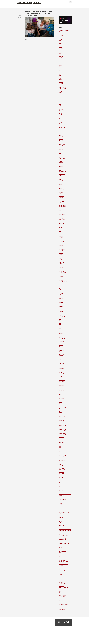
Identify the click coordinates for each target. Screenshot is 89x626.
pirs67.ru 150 (61, 464)
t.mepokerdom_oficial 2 (62, 560)
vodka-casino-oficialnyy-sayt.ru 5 (63, 587)
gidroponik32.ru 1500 (62, 333)
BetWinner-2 (61, 197)
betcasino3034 (61, 192)
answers (60, 153)
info (59, 351)
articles (60, 157)
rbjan (59, 505)
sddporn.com (61, 518)
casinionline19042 (61, 241)
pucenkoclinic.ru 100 (62, 496)
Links (48, 6)
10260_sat (60, 44)
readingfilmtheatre (61, 507)
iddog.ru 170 (60, 346)
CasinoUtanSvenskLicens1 (63, 281)
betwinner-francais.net (62, 205)
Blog (26, 6)
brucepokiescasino (61, 229)
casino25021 (61, 255)
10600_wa (60, 57)
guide (59, 337)
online (60, 413)
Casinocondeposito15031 (62, 264)
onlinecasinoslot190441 (62, 435)
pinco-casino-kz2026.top (62, 456)
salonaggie (60, 516)
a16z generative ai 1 (62, 126)
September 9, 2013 (19, 12)
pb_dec (60, 447)
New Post (60, 402)
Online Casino (61, 415)
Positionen (31, 6)
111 (59, 69)
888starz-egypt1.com (62, 110)
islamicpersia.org (61, 358)
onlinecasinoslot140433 (62, 428)
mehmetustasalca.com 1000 (63, 389)
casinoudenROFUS (61, 280)
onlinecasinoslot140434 (62, 429)
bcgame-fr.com (61, 172)
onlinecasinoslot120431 (62, 426)
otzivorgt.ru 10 (61, 439)
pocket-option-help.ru (62, 470)
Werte (60, 592)
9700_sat (60, 115)
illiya (59, 347)
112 (59, 70)
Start (18, 6)
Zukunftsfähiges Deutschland (63, 604)
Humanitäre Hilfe (61, 341)
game (59, 320)
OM (59, 408)
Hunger (60, 342)
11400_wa (60, 71)
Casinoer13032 (61, 266)
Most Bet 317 (61, 393)
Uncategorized (61, 575)
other (59, 438)
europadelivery (61, 310)
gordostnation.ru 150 (62, 336)
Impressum (58, 6)
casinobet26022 (61, 262)
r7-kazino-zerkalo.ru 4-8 (62, 499)
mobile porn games (61, 391)
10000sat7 (60, 36)
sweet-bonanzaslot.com (62, 557)
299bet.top (60, 92)
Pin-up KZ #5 (61, 450)
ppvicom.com (61, 485)
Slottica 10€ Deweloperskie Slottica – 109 (65, 529)
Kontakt (52, 6)
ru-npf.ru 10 (60, 513)
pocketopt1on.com (61, 474)
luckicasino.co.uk (61, 378)
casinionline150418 (61, 237)
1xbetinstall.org (61, 83)
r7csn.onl (60, 504)
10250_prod (60, 43)
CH (59, 284)
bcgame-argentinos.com (62, 171)
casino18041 (61, 254)
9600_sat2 (60, 114)
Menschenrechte (61, 390)
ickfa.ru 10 (60, 343)
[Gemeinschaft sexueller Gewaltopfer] (26, 39)
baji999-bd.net (61, 162)
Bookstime (60, 228)
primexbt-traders (61, 490)
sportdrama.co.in (61, 553)
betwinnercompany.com (62, 215)
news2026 (60, 404)
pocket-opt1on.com (62, 469)
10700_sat (60, 60)
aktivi (59, 131)
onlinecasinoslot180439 (62, 434)
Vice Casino (60, 584)
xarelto (60, 600)
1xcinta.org (60, 84)
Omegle (60, 411)
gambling (60, 319)
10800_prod (60, 62)
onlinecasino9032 (61, 420)
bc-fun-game (61, 167)
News (60, 403)
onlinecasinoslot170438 (62, 433)
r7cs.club (60, 500)
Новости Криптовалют (62, 609)
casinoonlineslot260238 (62, 272)
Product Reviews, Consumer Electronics (65, 494)
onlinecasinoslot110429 (62, 424)
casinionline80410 (61, 245)
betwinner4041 (61, 211)
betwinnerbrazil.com (62, 214)
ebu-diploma (60, 303)
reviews (60, 509)
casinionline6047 (61, 242)
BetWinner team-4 (61, 196)
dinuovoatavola (61, 298)
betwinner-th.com (61, 207)
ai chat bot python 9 (62, 128)
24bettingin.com (61, 91)
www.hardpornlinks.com (62, 595)
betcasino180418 (61, 189)
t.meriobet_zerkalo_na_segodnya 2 (64, 561)
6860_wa (60, 104)
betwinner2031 (61, 210)
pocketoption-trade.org (62, 477)
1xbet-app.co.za (61, 80)
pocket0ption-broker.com (62, 473)
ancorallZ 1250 (61, 137)
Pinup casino (61, 459)
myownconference (61, 398)
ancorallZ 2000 (61, 145)
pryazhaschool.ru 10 (62, 495)
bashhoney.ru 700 (61, 166)
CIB (59, 288)
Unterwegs (37, 6)
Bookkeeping (61, 227)
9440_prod (60, 113)
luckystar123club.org (62, 381)
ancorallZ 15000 (61, 141)
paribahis (60, 443)
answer (60, 152)
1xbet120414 (61, 82)
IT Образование (61, 360)
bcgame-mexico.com (62, 174)
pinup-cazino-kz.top (62, 461)
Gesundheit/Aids (61, 332)
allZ (59, 132)
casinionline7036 (61, 244)
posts (60, 483)
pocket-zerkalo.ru (61, 472)
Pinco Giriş (60, 452)
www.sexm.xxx (61, 597)
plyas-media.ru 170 (61, 468)
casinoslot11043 (61, 275)
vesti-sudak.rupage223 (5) (62, 583)
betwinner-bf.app (61, 198)
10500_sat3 (60, 52)
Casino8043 (60, 259)
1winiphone (60, 78)
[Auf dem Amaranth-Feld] (53, 39)
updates (60, 579)
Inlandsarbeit (61, 355)
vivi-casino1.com (61, 586)
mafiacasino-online (61, 385)
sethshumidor (61, 521)
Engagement (61, 306)
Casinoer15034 (61, 267)
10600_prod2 (61, 56)
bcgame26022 (61, 179)
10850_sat (60, 65)
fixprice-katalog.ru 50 (62, 316)
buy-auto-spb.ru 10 (61, 233)
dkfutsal (60, 299)
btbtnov (60, 231)
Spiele (60, 552)
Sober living (60, 547)
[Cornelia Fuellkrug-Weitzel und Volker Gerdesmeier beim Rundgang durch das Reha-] (39, 36)
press (59, 486)
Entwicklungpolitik (61, 307)
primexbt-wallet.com (62, 491)
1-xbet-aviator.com (61, 35)
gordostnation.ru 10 (62, 334)
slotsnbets (60, 527)
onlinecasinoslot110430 (62, 425)
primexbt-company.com (62, 487)
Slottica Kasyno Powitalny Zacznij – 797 (64, 543)
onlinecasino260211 (62, 416)
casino (60, 246)
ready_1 (60, 508)
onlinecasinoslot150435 (62, 430)
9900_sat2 (60, 119)
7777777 (60, 106)
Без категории (61, 605)
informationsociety (61, 354)
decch (60, 297)
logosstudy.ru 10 (61, 377)
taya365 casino (61, 565)
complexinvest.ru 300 (62, 290)
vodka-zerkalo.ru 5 (61, 588)
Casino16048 (61, 253)
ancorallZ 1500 (61, 140)
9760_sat (60, 117)
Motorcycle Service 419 (62, 395)
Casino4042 (60, 258)
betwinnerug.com (61, 218)
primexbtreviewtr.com (62, 492)
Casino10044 (61, 250)
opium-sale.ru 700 (61, 437)
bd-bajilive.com (61, 183)
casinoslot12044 (61, 276)
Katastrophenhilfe (61, 368)
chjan (59, 286)
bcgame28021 (61, 180)
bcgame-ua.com (61, 175)
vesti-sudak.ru (61, 582)
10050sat (60, 39)
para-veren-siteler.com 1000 (63, 442)
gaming (60, 324)
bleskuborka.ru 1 (61, 223)
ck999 (60, 289)
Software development (62, 548)
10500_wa (60, 53)
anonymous (60, 150)
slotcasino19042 (61, 525)
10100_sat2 (60, 40)
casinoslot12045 (61, 277)
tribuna (60, 573)
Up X (59, 578)
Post (59, 482)
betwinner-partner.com (62, 206)
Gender (60, 328)
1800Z (60, 75)
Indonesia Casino (61, 350)
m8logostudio (61, 382)
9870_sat (60, 118)
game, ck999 (60, 321)
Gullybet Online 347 (62, 338)
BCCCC (60, 170)
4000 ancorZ (61, 97)
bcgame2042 (61, 176)
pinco (59, 451)
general (60, 329)
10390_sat (60, 47)
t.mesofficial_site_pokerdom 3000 (64, 562)
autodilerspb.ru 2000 (62, 158)
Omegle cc (60, 412)
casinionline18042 (61, 240)
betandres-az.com (61, 187)
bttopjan (60, 232)
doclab (60, 301)
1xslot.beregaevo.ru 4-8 (62, 87)
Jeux (59, 364)
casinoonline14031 (61, 268)
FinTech (60, 315)
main (59, 386)
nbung (60, 399)
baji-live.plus (60, 161)
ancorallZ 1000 (61, 136)
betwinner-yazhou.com (62, 209)
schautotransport (61, 517)
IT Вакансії (60, 359)
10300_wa (60, 45)
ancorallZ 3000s (61, 149)
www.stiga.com (61, 599)
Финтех (60, 610)
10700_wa (60, 61)
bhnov (60, 220)
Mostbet (60, 394)
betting (60, 194)
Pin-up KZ (60, 448)
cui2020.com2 (61, 294)
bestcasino (60, 184)
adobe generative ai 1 (62, 127)
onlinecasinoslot (61, 421)
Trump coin (60, 574)
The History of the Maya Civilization (64, 570)
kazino (60, 369)
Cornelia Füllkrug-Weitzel (29, 3)
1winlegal (60, 79)
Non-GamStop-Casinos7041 (63, 407)
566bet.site (60, 101)
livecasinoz (60, 376)
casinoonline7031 (61, 271)
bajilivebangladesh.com (62, 163)
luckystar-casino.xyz (62, 380)
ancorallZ (60, 135)
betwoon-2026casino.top (62, 219)
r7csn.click (60, 503)
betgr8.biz (60, 193)
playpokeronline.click (62, 465)
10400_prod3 (61, 49)
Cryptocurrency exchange (62, 293)
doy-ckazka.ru (61, 302)
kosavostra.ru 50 (61, 373)
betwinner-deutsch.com (62, 202)
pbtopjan (60, 446)
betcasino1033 (61, 188)
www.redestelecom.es (62, 596)
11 (59, 66)
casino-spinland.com (62, 249)
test (59, 569)
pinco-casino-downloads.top (63, 455)
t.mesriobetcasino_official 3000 (63, 564)
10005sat (60, 38)
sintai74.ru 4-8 (61, 522)
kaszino (60, 367)
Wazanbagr (60, 591)
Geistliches (60, 325)
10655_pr (60, 58)
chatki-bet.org (61, 285)
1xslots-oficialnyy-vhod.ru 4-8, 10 (63, 88)
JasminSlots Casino (61, 363)
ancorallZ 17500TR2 (62, 144)
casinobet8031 (61, 263)
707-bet (60, 105)
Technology (60, 566)
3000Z (60, 95)
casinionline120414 (61, 236)
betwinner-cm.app (61, 201)
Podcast (43, 6)
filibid (59, 312)
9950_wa (60, 123)
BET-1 (60, 185)
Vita (22, 6)
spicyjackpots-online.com (62, 551)
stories (60, 556)
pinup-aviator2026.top (62, 460)
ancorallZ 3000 (61, 148)
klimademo (60, 372)
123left (60, 74)
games (60, 323)
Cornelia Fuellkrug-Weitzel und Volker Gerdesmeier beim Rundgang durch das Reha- (20, 16)
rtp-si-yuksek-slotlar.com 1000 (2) (64, 512)
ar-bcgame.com (61, 154)
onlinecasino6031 (61, 417)
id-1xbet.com (61, 345)
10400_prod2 (61, 48)
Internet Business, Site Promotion (64, 356)
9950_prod (60, 122)
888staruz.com (61, 109)
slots (59, 526)
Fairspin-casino (61, 311)
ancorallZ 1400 (61, 139)
